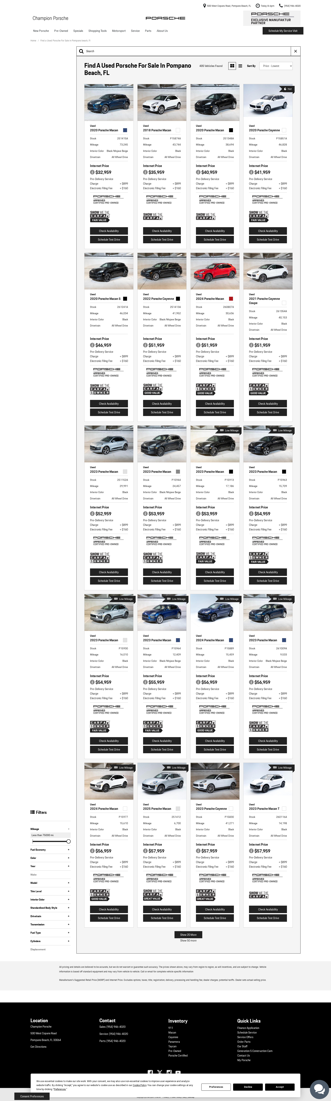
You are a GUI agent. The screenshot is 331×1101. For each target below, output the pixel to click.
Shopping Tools (97, 30)
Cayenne (173, 1037)
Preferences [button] (60, 1089)
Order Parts (243, 1041)
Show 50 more (188, 940)
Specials (78, 30)
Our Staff (242, 1046)
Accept (280, 1087)
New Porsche (41, 30)
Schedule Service (247, 1032)
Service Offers (245, 1037)
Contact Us (243, 1055)
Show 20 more (188, 934)
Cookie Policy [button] (139, 1085)
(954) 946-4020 (116, 1027)
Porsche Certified (178, 1055)
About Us (162, 30)
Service (135, 30)
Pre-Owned (61, 30)
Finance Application (248, 1028)
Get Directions (38, 1046)
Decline (248, 1087)
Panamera (174, 1041)
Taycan (172, 1046)
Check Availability (109, 231)
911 (170, 1028)
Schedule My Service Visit (283, 31)
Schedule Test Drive (109, 239)
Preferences (216, 1087)
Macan (172, 1032)
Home (33, 41)
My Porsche (244, 1060)
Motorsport (119, 30)
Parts (148, 30)
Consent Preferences (32, 1096)
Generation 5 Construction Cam (255, 1051)
